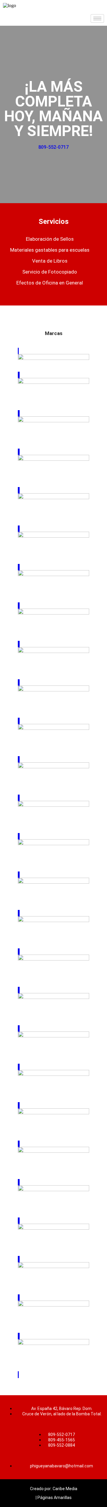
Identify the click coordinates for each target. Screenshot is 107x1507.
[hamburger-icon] (97, 18)
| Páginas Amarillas (54, 1497)
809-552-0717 (53, 147)
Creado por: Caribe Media (53, 1488)
